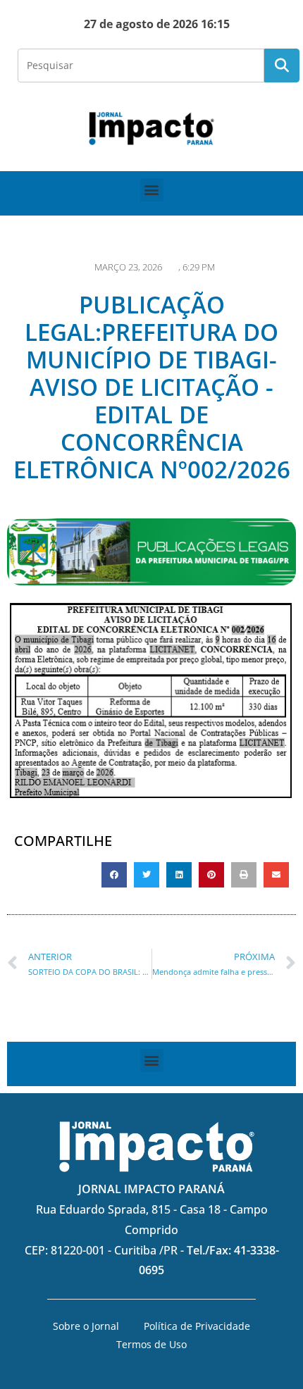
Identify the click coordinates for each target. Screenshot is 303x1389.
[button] (151, 189)
